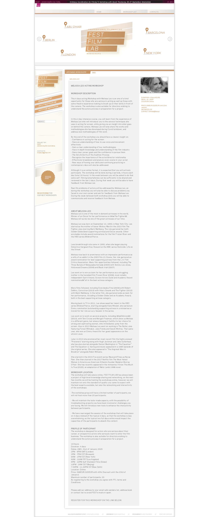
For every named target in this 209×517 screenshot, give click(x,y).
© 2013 (170, 2)
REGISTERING (43, 193)
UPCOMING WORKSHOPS (76, 72)
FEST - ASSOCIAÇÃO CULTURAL (48, 2)
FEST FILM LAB (47, 104)
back (94, 72)
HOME (99, 12)
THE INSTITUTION (48, 108)
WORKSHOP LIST (129, 12)
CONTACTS (154, 12)
